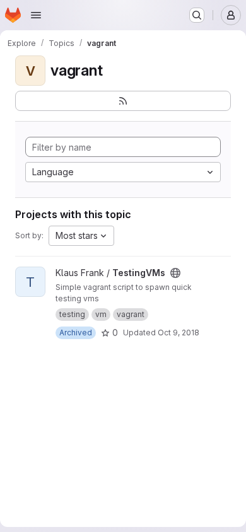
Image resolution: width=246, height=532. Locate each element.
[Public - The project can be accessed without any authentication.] (175, 273)
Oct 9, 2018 (178, 332)
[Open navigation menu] (36, 15)
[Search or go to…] (196, 15)
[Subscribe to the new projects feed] (123, 101)
